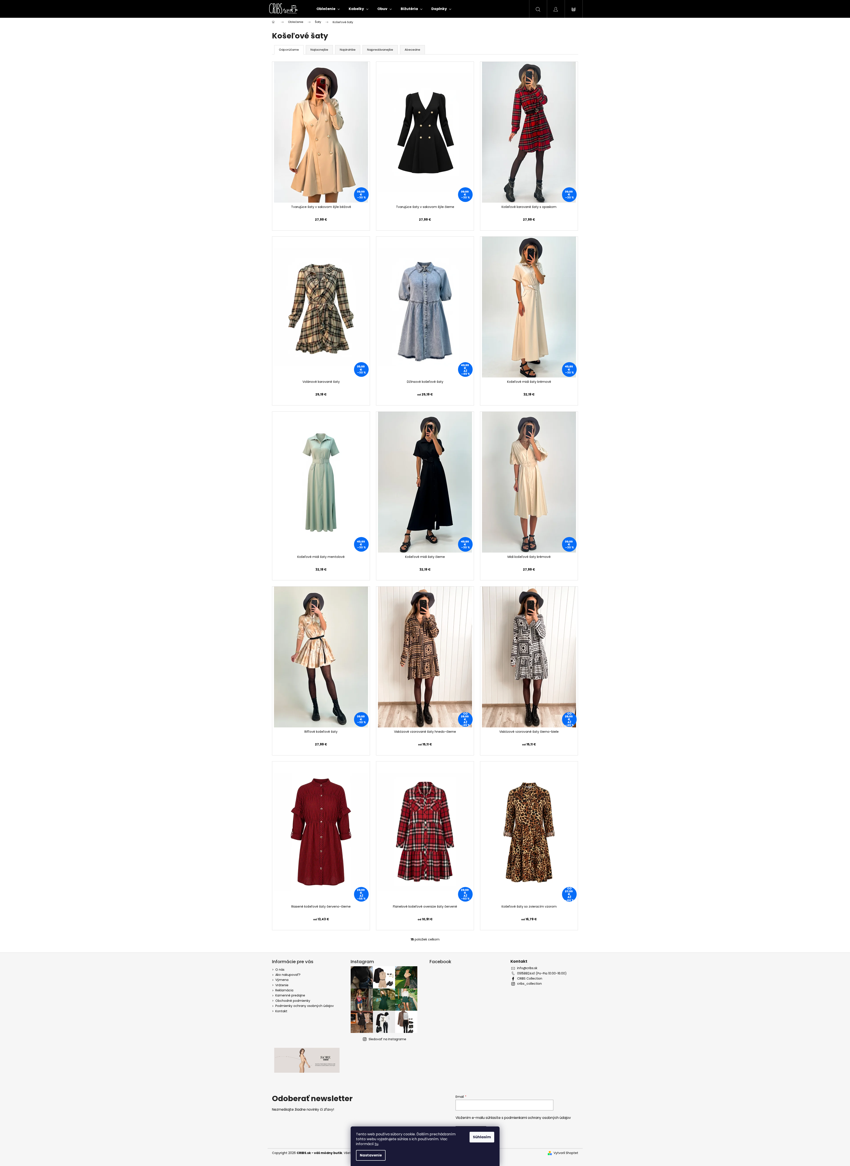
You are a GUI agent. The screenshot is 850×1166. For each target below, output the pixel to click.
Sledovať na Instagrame (387, 1039)
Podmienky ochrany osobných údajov (304, 1006)
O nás (279, 969)
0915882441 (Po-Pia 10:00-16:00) (542, 973)
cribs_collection (529, 984)
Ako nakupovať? (287, 974)
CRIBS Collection (529, 978)
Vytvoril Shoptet (566, 1153)
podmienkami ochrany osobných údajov (537, 1117)
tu (376, 1143)
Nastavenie (371, 1155)
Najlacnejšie (319, 50)
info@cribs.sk (527, 968)
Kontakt (281, 1011)
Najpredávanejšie (380, 50)
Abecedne (412, 50)
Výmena (281, 980)
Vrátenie (281, 985)
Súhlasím (482, 1137)
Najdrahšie (348, 50)
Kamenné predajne (290, 995)
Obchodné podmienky (292, 1000)
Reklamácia (284, 990)
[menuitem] (328, 9)
